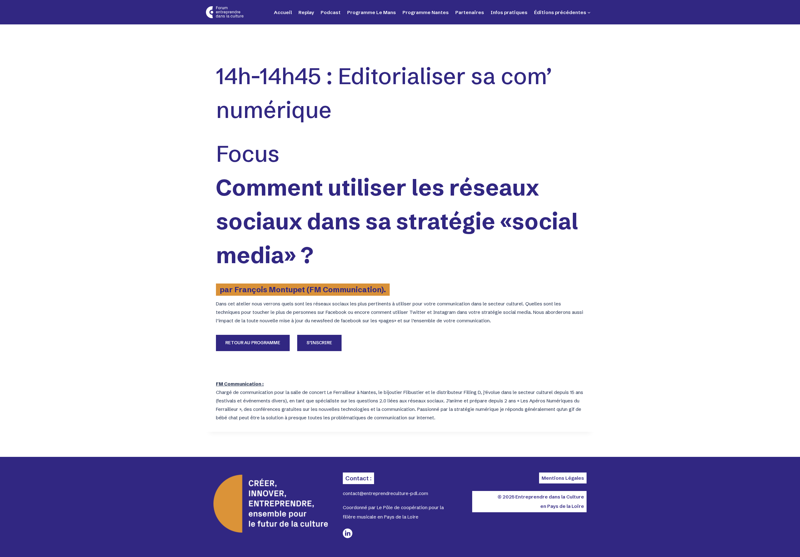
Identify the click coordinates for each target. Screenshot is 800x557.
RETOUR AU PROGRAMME (252, 342)
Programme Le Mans (371, 12)
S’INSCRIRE (319, 342)
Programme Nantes (425, 12)
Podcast (331, 12)
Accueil (283, 12)
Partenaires (469, 12)
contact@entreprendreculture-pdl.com (385, 493)
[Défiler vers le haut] (772, 541)
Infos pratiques (509, 12)
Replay (306, 12)
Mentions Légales (563, 478)
